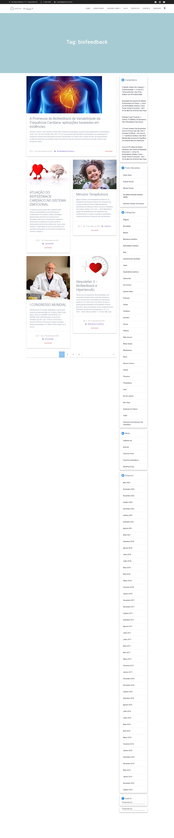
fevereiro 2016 (128, 744)
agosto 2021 (127, 528)
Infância (108, 226)
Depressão (127, 278)
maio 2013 (127, 770)
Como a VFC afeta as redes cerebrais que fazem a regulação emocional (134, 149)
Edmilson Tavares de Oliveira (133, 204)
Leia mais (108, 151)
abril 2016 (126, 731)
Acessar (126, 447)
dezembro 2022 (129, 489)
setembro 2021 (128, 522)
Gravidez (126, 318)
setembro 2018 (128, 541)
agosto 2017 (127, 626)
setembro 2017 (128, 620)
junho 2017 (127, 639)
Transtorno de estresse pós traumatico (133, 423)
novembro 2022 (128, 496)
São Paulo (126, 403)
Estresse (126, 298)
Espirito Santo (128, 291)
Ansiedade (49, 243)
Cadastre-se (127, 441)
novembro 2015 (128, 764)
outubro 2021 (128, 515)
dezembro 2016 (129, 679)
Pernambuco (127, 383)
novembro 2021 (128, 509)
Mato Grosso (127, 337)
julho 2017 (127, 633)
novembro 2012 (128, 783)
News (125, 357)
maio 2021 (127, 535)
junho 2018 (127, 561)
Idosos (125, 324)
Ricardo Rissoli (128, 182)
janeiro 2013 (127, 777)
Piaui (125, 389)
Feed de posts (128, 454)
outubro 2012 (128, 790)
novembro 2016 (128, 685)
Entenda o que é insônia (130, 117)
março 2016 (127, 737)
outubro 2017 (128, 613)
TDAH (125, 416)
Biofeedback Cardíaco (65, 151)
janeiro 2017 (127, 672)
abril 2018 (126, 574)
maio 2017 (127, 646)
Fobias (125, 305)
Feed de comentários (130, 460)
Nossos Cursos (128, 363)
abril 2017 (126, 652)
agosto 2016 (127, 705)
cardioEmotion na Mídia (131, 259)
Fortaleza (126, 311)
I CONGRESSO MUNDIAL (48, 305)
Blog (124, 252)
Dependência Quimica (130, 272)
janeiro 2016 (127, 750)
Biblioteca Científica (96, 324)
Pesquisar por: (127, 802)
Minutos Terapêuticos (92, 194)
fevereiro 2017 (128, 666)
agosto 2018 (127, 548)
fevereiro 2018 (128, 587)
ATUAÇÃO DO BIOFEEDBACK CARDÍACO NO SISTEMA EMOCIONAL (48, 198)
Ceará (125, 265)
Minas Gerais (127, 344)
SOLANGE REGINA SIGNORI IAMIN (133, 196)
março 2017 (127, 659)
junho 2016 (127, 718)
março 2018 (127, 581)
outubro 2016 (128, 692)
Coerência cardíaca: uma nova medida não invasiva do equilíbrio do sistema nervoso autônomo (134, 138)
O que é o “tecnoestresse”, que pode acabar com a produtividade (132, 92)
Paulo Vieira (127, 175)
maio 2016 (127, 724)
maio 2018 (127, 568)
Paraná (125, 370)
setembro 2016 (128, 698)
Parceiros (126, 376)
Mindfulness (127, 350)
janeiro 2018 (127, 594)
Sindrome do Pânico (130, 409)
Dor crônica (127, 285)
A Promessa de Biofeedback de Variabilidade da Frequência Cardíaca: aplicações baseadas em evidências (65, 123)
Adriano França (128, 188)
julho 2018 (127, 554)
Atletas (125, 233)
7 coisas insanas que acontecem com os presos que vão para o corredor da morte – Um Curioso (134, 131)
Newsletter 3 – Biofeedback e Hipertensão (87, 286)
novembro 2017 (128, 607)
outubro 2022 (128, 502)
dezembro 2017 (129, 600)
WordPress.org (128, 467)
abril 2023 (126, 483)
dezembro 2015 (129, 757)
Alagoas (126, 220)
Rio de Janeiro (128, 396)
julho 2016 (127, 711)
